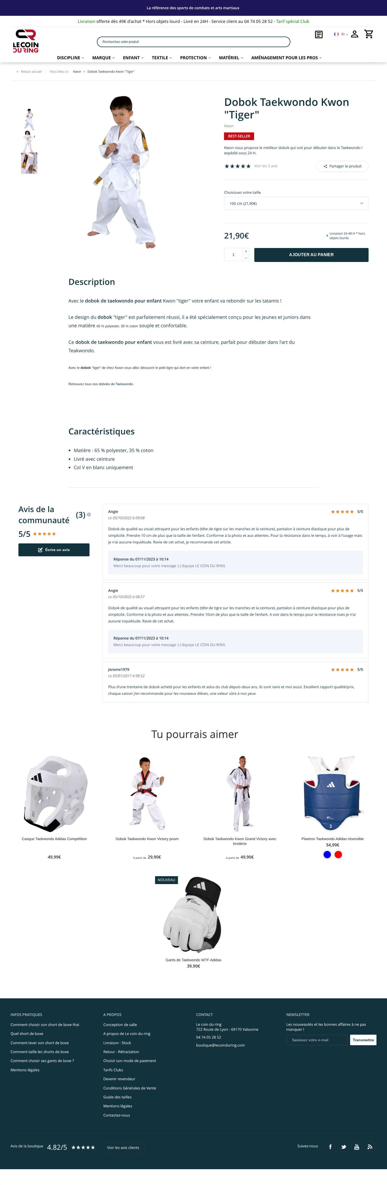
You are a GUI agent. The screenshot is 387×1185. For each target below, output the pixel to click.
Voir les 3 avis (265, 165)
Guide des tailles (117, 1097)
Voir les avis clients (123, 1147)
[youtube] (356, 1147)
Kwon (229, 125)
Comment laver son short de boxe (40, 1042)
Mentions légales (25, 1070)
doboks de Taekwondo (116, 384)
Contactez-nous (116, 1115)
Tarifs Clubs (113, 1070)
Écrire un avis (57, 550)
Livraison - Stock (117, 1042)
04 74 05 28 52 (208, 1037)
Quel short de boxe (27, 1033)
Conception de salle (120, 1024)
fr (343, 34)
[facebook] (330, 1147)
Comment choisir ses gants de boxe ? (42, 1060)
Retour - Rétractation (121, 1051)
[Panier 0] (369, 34)
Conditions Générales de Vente (129, 1088)
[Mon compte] (354, 34)
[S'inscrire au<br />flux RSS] (370, 1147)
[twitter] (343, 1147)
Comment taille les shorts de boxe (40, 1051)
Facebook (335, 166)
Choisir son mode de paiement (129, 1060)
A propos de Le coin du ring (126, 1033)
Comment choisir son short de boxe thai (45, 1024)
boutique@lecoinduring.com (220, 1045)
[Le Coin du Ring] (25, 41)
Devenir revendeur (119, 1079)
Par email (341, 166)
